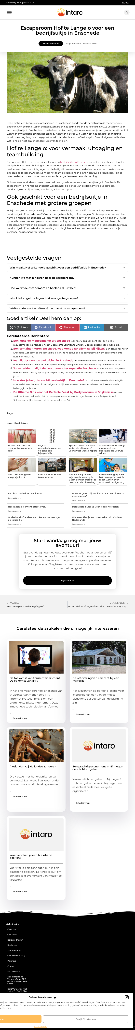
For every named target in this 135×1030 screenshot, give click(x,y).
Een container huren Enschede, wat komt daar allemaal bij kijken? (59, 348)
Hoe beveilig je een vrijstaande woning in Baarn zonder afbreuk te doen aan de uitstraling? (83, 478)
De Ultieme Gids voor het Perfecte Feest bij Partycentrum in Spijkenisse (63, 392)
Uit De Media (13, 971)
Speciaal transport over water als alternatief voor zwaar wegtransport (83, 448)
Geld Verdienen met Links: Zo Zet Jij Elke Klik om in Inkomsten (17, 992)
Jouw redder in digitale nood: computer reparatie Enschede (54, 368)
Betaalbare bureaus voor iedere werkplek (95, 506)
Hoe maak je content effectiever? (27, 506)
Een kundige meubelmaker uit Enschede (41, 340)
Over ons (11, 929)
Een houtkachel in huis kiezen (25, 493)
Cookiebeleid (40, 1026)
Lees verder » (14, 498)
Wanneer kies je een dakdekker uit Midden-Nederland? (97, 518)
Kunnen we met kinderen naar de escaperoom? (67, 277)
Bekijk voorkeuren (86, 1019)
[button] (126, 997)
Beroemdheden (15, 940)
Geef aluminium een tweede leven (49, 476)
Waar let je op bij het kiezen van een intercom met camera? (98, 494)
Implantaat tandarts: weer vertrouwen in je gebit (20, 448)
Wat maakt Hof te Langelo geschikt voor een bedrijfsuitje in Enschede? (67, 267)
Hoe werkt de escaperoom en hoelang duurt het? (67, 288)
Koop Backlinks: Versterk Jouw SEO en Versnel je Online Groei (17, 980)
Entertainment (51, 43)
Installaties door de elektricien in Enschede (43, 360)
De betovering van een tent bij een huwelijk (95, 679)
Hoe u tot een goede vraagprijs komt (19, 476)
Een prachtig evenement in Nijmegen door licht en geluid (97, 768)
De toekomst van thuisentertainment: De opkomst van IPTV (35, 679)
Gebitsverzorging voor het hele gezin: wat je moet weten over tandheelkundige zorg (111, 478)
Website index (14, 950)
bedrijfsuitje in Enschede (74, 162)
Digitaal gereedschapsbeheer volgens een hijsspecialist (50, 449)
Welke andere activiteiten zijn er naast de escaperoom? (67, 308)
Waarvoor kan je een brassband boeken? (31, 856)
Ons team (12, 934)
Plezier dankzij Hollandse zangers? (33, 766)
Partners (11, 961)
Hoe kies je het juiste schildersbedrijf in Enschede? (48, 380)
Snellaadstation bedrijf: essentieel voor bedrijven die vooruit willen (112, 449)
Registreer (12, 945)
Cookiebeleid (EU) (16, 955)
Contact (11, 966)
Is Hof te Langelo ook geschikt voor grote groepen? (67, 298)
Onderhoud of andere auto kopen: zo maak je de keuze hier (34, 518)
